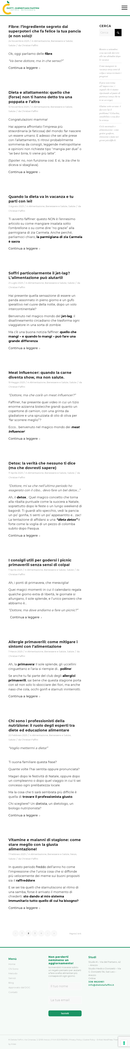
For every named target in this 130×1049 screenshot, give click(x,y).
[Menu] (122, 7)
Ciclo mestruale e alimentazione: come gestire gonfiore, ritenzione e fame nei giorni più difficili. (109, 133)
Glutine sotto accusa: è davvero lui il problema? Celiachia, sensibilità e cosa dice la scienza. (110, 113)
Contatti (12, 992)
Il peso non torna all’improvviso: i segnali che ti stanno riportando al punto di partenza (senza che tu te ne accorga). (109, 91)
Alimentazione (42, 41)
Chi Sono (13, 968)
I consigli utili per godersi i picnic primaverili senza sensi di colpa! (39, 562)
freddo (41, 867)
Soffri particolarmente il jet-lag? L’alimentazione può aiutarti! (39, 275)
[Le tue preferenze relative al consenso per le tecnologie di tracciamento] (124, 1043)
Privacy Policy (75, 1040)
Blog (11, 982)
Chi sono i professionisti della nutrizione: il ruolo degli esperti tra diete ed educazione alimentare (41, 725)
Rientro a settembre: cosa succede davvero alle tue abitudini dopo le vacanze (110, 54)
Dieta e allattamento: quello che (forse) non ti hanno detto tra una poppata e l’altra (40, 97)
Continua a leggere (23, 68)
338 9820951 (96, 981)
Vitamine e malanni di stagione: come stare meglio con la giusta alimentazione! (44, 844)
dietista (41, 804)
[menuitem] (122, 7)
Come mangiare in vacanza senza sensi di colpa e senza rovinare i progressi (110, 71)
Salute (12, 45)
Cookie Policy (89, 1040)
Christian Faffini (29, 45)
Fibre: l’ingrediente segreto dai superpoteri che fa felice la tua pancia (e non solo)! (44, 31)
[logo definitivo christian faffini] (21, 7)
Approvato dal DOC (19, 987)
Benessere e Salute (62, 41)
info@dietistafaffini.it (101, 985)
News (73, 854)
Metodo (12, 973)
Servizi (12, 978)
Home (11, 964)
